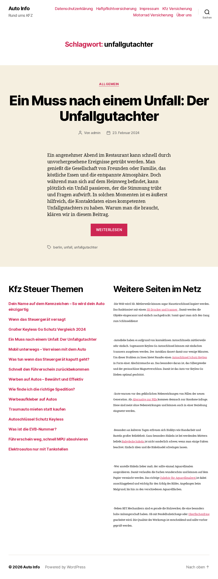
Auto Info (19, 8)
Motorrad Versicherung (153, 15)
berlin (57, 247)
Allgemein (109, 84)
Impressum (149, 8)
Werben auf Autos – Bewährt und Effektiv (46, 379)
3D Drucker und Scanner (162, 309)
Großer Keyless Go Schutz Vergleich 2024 (47, 329)
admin (95, 133)
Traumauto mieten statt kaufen (37, 409)
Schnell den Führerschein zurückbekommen (49, 369)
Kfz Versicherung (177, 8)
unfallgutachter (86, 247)
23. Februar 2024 (125, 133)
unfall (68, 247)
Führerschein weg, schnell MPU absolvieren (48, 439)
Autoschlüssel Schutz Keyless (36, 419)
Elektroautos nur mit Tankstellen (38, 449)
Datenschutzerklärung (74, 8)
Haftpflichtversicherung (116, 8)
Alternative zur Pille (145, 399)
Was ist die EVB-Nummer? (33, 429)
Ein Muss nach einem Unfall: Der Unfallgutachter (109, 108)
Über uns (184, 15)
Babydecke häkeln (133, 441)
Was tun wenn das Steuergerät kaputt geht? (49, 359)
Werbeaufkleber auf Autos (33, 399)
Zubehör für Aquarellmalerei (178, 478)
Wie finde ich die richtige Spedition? (42, 389)
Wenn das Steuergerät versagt (37, 319)
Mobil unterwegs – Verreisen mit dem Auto (47, 349)
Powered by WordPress (65, 567)
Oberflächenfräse (198, 514)
